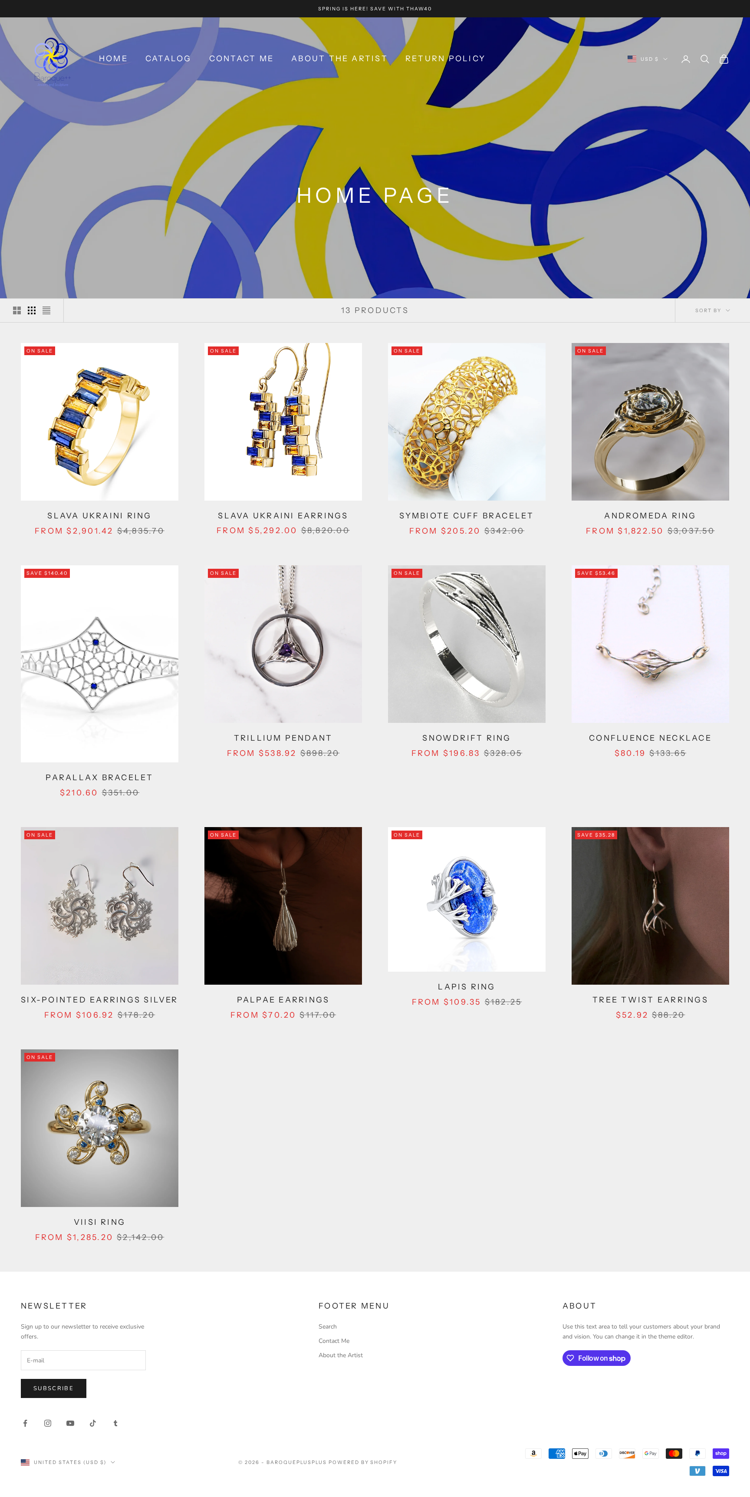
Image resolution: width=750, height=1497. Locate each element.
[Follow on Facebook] (25, 1423)
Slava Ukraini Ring (99, 516)
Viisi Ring (99, 1222)
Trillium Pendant (283, 738)
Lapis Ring (466, 987)
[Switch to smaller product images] (32, 310)
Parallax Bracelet (99, 777)
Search (328, 1326)
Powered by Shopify (363, 1462)
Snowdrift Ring (466, 738)
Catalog (168, 58)
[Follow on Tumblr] (115, 1423)
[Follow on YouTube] (70, 1423)
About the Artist (339, 58)
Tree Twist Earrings (650, 1000)
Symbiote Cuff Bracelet (466, 516)
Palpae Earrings (283, 1000)
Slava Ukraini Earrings (283, 516)
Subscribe (53, 1388)
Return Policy (445, 58)
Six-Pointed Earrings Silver (99, 1000)
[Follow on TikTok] (93, 1423)
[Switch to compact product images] (46, 310)
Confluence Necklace (650, 738)
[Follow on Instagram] (47, 1423)
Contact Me (241, 58)
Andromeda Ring (650, 516)
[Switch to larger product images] (17, 310)
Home (113, 58)
